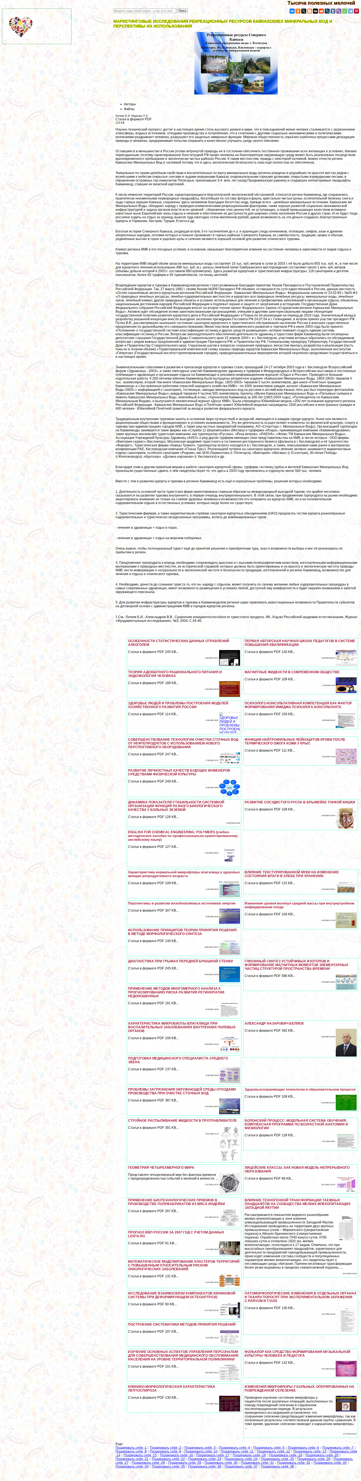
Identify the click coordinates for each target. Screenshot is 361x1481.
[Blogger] (309, 11)
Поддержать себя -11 (237, 1451)
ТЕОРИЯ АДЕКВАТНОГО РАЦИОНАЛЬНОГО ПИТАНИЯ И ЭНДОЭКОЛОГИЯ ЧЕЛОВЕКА (175, 674)
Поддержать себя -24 (241, 1459)
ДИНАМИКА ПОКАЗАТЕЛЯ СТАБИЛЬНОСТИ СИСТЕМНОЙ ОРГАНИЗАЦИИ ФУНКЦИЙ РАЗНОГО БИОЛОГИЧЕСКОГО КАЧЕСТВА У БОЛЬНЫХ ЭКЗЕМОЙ (176, 806)
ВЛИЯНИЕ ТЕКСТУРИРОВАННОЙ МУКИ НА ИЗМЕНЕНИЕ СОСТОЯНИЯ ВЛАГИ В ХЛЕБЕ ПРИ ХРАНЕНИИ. (292, 874)
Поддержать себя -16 (176, 1455)
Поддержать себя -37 (241, 1466)
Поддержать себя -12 (273, 1451)
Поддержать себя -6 (303, 1447)
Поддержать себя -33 (330, 1462)
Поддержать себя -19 (285, 1455)
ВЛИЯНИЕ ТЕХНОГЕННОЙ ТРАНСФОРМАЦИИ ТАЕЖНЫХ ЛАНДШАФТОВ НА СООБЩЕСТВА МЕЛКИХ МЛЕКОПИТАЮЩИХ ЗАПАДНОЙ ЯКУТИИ (298, 1203)
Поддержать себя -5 (269, 1447)
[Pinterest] (356, 11)
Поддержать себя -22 (168, 1459)
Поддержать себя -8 (131, 1451)
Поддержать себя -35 (168, 1466)
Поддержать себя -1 (131, 1447)
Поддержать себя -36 (204, 1466)
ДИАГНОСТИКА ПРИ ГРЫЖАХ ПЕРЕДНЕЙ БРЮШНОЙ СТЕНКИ (180, 961)
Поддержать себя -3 (200, 1447)
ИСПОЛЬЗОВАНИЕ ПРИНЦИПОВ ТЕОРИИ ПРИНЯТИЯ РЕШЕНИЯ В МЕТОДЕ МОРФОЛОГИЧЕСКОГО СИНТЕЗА (182, 932)
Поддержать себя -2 (165, 1447)
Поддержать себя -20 (321, 1455)
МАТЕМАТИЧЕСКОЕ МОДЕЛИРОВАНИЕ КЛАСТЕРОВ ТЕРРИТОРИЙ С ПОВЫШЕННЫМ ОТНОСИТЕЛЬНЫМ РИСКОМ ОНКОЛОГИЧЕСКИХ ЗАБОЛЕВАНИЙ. (184, 1265)
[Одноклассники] (297, 11)
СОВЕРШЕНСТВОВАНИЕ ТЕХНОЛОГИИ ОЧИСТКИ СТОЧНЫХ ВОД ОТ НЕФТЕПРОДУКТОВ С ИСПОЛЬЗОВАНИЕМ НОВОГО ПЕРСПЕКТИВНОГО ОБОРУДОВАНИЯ (183, 743)
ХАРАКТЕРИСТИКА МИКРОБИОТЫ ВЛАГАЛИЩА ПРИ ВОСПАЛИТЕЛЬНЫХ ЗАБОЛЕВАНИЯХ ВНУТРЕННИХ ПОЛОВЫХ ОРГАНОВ (182, 1027)
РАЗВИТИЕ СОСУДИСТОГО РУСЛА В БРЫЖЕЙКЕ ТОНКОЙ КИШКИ (300, 802)
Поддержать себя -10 (200, 1451)
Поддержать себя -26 (313, 1459)
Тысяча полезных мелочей (324, 3)
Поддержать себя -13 (309, 1451)
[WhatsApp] (344, 11)
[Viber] (338, 11)
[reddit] (321, 11)
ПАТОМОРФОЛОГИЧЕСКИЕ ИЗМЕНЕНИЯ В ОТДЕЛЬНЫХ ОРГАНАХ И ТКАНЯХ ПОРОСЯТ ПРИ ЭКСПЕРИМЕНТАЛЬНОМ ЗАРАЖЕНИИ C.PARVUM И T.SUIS (300, 1297)
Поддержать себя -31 (257, 1462)
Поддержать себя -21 (132, 1459)
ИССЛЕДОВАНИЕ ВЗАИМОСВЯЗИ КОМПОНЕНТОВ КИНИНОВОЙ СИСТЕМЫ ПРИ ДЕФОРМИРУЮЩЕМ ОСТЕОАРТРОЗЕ (181, 1295)
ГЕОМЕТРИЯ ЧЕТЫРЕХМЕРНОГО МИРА (161, 1167)
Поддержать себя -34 (132, 1466)
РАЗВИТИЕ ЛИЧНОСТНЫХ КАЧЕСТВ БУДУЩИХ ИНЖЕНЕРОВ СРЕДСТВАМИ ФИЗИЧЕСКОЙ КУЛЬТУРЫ (179, 772)
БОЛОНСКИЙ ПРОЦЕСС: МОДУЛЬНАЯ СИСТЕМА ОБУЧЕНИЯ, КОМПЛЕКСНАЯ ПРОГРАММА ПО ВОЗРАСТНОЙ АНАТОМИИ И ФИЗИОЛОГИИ (296, 1124)
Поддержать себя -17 (212, 1455)
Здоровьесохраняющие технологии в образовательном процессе (300, 1089)
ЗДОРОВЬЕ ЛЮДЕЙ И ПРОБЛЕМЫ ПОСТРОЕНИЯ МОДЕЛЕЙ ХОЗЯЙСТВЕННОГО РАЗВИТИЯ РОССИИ (178, 705)
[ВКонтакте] (292, 11)
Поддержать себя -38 (277, 1466)
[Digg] (315, 11)
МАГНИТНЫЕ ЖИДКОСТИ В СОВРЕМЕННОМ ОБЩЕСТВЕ (292, 672)
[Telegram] (350, 11)
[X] (303, 11)
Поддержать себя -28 (148, 1462)
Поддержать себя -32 (293, 1462)
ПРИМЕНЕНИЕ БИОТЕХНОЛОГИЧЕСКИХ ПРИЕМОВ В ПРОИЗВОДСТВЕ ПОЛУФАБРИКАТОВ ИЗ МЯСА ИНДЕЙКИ (176, 1202)
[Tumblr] (333, 11)
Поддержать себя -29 (184, 1462)
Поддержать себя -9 (165, 1451)
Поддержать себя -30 (221, 1462)
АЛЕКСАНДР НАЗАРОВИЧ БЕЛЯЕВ (274, 1023)
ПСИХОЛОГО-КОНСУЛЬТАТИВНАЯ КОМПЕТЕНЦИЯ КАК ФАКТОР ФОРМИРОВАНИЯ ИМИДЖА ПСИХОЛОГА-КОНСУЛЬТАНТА (298, 705)
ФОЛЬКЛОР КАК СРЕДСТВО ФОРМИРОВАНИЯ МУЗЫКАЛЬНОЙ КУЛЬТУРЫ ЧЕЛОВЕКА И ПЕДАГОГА (297, 1353)
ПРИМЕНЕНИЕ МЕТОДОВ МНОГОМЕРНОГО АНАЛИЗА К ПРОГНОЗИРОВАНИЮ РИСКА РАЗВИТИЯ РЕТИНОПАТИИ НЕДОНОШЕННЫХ (176, 992)
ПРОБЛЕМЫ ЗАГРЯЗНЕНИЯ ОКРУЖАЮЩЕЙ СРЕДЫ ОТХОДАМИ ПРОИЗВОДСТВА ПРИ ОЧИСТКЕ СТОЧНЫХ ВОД (182, 1091)
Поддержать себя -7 (337, 1447)
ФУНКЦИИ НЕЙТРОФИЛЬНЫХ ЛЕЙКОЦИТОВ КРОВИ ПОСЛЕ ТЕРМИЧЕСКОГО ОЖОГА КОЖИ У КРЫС (295, 741)
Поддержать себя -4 (234, 1447)
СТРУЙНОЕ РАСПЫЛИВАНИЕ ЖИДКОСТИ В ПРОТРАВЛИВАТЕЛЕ (182, 1120)
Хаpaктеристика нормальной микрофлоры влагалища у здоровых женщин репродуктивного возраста (184, 874)
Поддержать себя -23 (204, 1459)
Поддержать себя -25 (277, 1459)
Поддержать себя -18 (249, 1455)
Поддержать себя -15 (140, 1455)
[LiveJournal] (327, 11)
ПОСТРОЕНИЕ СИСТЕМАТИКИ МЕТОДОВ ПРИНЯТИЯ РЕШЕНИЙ (182, 1324)
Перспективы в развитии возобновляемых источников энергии (181, 903)
